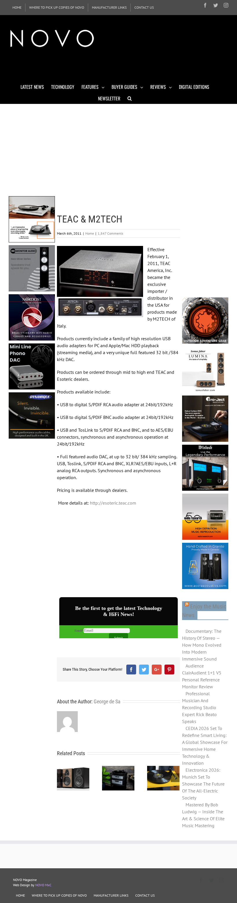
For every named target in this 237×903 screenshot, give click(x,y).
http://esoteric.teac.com (113, 503)
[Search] (129, 98)
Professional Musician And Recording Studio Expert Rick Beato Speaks (199, 707)
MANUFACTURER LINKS (111, 895)
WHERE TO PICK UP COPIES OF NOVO (59, 895)
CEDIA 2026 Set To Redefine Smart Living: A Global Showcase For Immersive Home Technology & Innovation (204, 745)
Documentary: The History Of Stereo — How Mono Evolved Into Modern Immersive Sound (201, 645)
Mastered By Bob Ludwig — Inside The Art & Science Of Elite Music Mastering (203, 815)
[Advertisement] (114, 66)
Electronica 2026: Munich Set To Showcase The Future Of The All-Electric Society (203, 784)
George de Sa (107, 701)
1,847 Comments (110, 233)
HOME (20, 895)
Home (89, 233)
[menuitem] (17, 7)
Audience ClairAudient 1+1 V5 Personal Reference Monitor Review (201, 676)
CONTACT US (145, 895)
